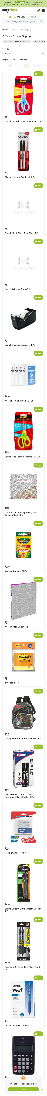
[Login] (10, 16)
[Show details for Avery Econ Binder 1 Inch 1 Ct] (23, 375)
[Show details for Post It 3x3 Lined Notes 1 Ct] (23, 263)
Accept (23, 1089)
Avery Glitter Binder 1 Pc (16, 627)
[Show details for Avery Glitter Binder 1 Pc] (23, 601)
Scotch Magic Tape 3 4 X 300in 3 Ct (21, 233)
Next (38, 66)
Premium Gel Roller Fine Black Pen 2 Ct (22, 968)
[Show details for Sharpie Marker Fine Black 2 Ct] (23, 151)
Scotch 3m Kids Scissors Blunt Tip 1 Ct (23, 121)
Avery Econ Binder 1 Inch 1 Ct (19, 401)
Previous (14, 66)
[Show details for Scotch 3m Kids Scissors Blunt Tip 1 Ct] (23, 95)
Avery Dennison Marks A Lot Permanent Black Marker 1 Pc (19, 795)
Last (42, 66)
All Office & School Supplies (17, 41)
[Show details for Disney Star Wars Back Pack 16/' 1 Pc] (23, 713)
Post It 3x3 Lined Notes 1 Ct (18, 289)
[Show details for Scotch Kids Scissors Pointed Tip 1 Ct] (23, 431)
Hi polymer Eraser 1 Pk (16, 853)
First (10, 66)
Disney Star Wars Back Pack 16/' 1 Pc (23, 738)
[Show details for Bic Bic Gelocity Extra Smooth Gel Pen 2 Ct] (23, 883)
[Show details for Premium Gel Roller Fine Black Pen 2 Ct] (23, 941)
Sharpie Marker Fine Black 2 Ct (20, 177)
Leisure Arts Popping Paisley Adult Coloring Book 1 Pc (21, 513)
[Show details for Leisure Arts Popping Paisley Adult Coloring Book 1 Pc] (23, 487)
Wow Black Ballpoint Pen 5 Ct (19, 1025)
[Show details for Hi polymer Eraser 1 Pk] (23, 827)
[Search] (41, 21)
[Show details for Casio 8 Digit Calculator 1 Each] (23, 1055)
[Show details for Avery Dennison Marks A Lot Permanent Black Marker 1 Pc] (23, 768)
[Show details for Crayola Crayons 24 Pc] (23, 545)
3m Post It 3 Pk (12, 683)
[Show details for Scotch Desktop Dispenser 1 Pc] (23, 319)
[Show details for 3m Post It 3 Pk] (23, 657)
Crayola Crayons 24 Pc (16, 571)
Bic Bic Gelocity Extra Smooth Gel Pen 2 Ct (23, 910)
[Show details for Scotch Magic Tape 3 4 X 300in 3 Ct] (23, 207)
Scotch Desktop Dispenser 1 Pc (20, 345)
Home (5, 29)
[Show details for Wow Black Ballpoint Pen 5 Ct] (23, 999)
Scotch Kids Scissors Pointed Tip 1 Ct (22, 457)
